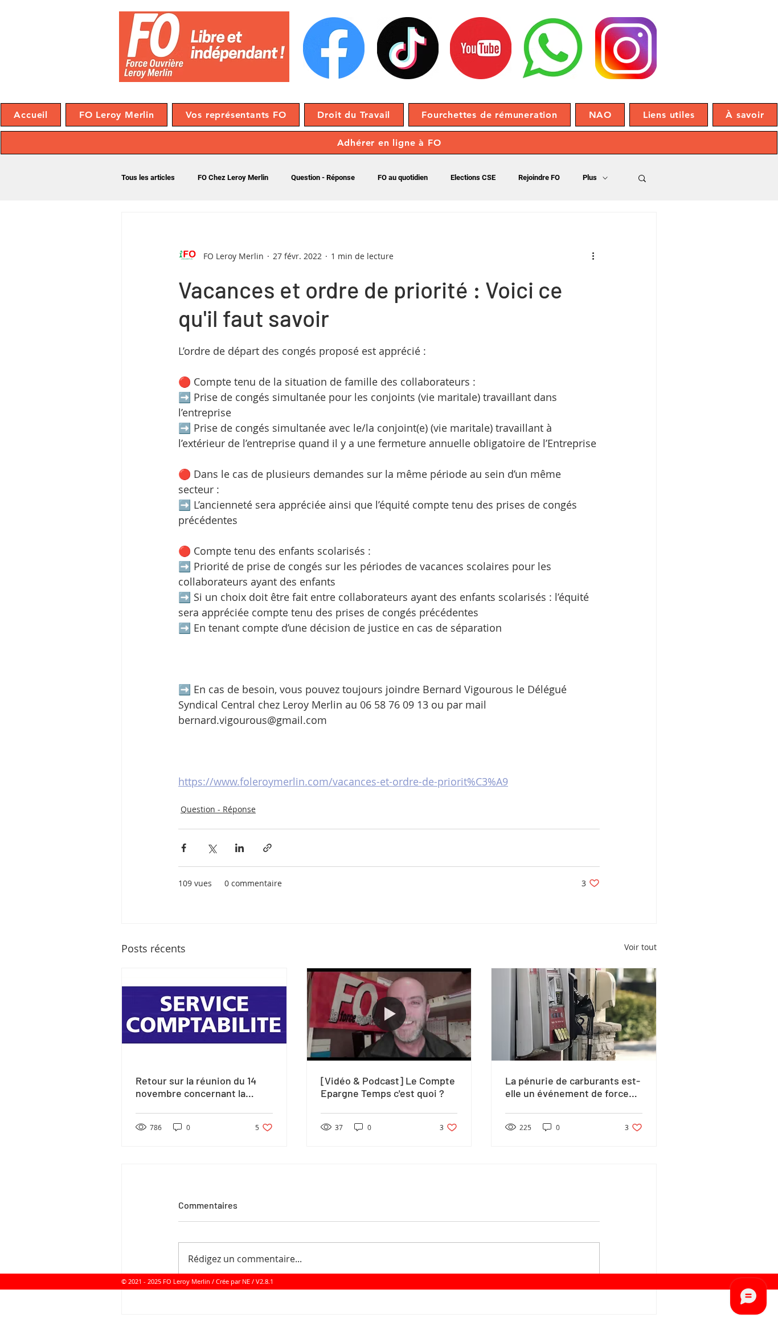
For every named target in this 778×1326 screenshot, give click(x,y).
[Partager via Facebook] (183, 847)
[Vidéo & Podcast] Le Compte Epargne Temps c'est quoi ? (388, 1086)
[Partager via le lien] (267, 847)
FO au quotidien (403, 177)
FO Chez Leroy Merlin (233, 177)
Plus (590, 177)
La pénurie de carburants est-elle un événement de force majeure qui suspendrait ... (572, 1086)
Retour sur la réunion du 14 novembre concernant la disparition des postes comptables (196, 1086)
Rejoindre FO (539, 177)
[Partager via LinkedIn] (239, 847)
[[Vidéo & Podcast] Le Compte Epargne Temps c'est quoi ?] (389, 1014)
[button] (116, 114)
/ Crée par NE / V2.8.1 (242, 1281)
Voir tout (640, 947)
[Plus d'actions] (593, 256)
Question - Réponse (323, 177)
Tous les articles (148, 177)
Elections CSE (473, 177)
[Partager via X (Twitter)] (211, 847)
